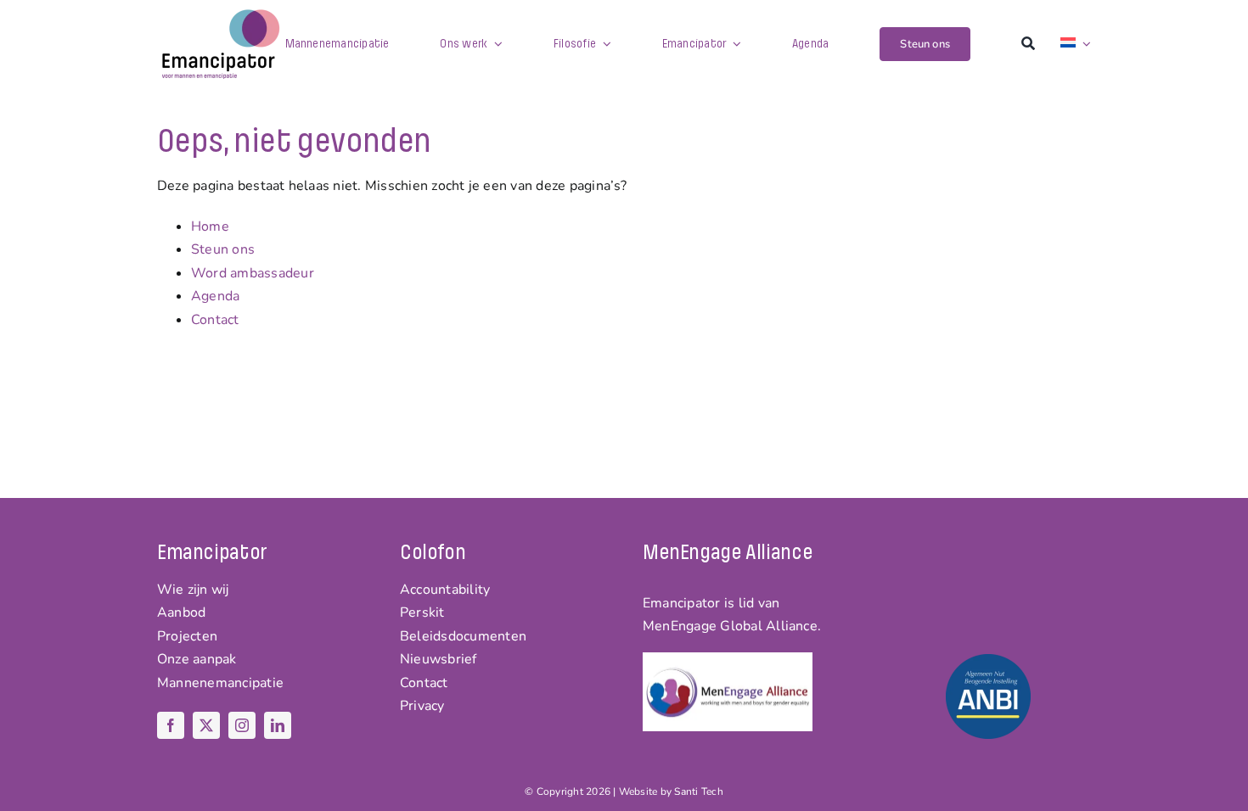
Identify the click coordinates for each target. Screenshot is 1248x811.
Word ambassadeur (252, 273)
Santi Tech (698, 791)
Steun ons (223, 249)
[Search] (1028, 44)
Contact (215, 319)
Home (210, 226)
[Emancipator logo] (220, 15)
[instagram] (242, 725)
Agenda (215, 296)
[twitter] (206, 725)
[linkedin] (277, 725)
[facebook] (170, 725)
